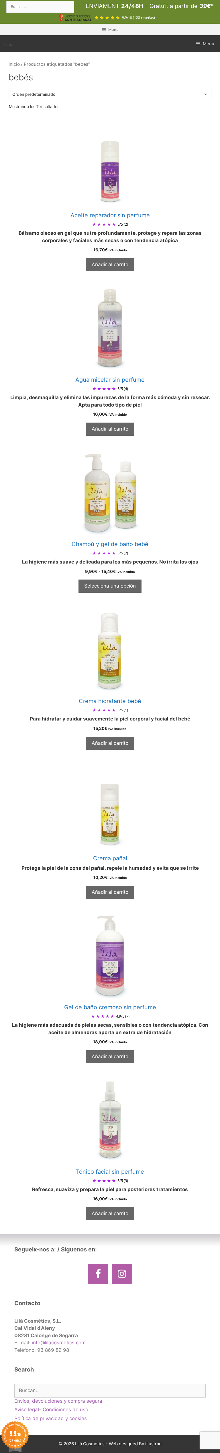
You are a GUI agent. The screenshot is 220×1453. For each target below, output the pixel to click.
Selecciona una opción (110, 586)
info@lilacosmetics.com (59, 1342)
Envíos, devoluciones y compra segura (58, 1401)
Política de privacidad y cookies (50, 1418)
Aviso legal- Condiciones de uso (51, 1409)
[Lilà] (7, 44)
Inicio (14, 64)
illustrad (153, 1443)
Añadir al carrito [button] (110, 264)
